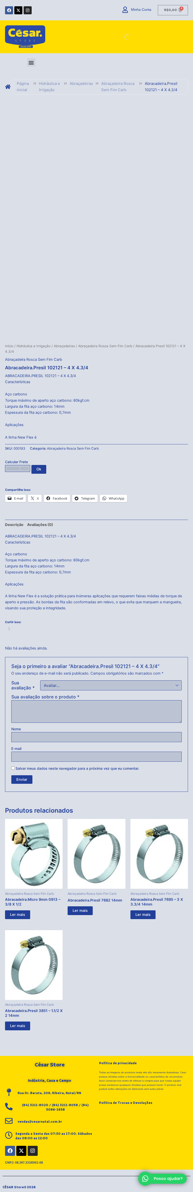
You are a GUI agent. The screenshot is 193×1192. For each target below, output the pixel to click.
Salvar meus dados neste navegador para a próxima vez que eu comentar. (77, 768)
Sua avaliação (23, 685)
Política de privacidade (118, 1063)
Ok (38, 469)
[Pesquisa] (123, 37)
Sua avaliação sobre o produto (45, 696)
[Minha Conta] (125, 10)
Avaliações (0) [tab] (40, 524)
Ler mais (17, 914)
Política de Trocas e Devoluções (125, 1103)
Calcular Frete (16, 462)
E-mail (16, 748)
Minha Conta (141, 10)
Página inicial (23, 86)
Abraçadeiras (81, 83)
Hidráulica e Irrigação (49, 86)
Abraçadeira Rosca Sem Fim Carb (117, 86)
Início (9, 346)
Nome (16, 729)
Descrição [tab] (14, 524)
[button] (31, 62)
